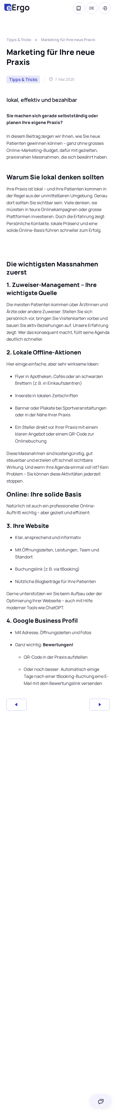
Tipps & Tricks (18, 39)
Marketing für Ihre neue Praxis (68, 39)
